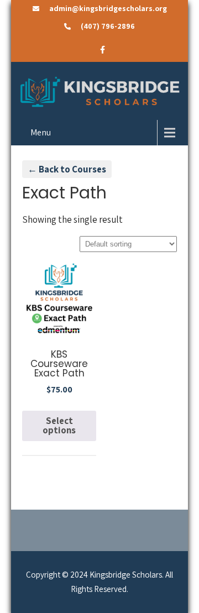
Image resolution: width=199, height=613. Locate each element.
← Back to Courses (67, 169)
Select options (59, 425)
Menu (40, 132)
